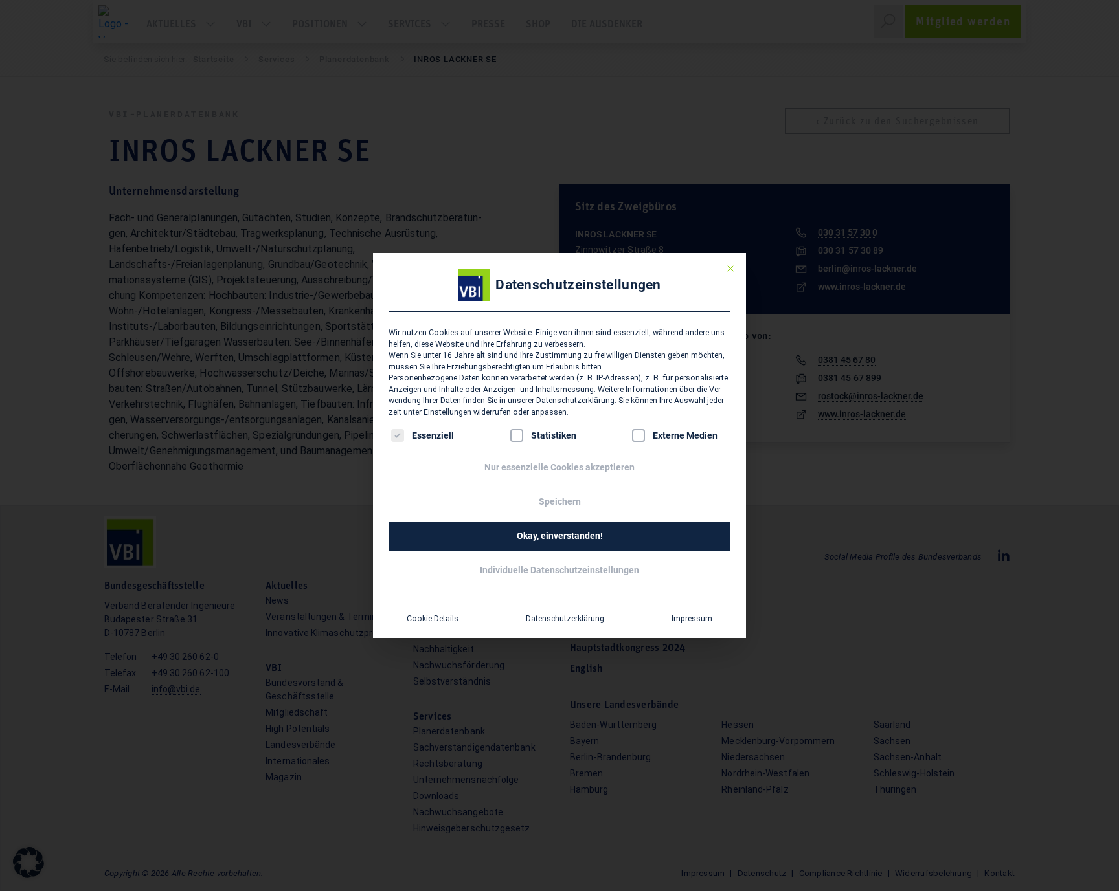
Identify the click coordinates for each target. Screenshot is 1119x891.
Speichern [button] (560, 501)
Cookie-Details (432, 618)
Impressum (692, 618)
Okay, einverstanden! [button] (560, 536)
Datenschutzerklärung (575, 400)
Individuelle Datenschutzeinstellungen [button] (559, 570)
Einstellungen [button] (447, 412)
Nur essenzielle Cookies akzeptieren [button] (559, 467)
